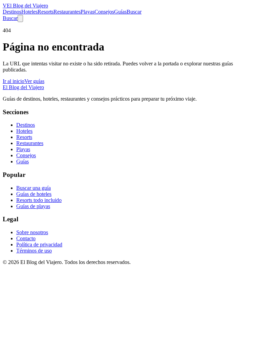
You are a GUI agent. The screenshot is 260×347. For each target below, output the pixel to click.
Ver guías (34, 81)
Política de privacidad (39, 244)
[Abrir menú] (20, 18)
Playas (87, 12)
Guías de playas (33, 206)
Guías (120, 12)
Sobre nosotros (32, 232)
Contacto (26, 238)
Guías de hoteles (33, 194)
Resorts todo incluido (39, 200)
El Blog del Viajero (23, 87)
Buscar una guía (33, 188)
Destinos (12, 12)
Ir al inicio (13, 81)
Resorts (45, 12)
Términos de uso (34, 250)
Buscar (134, 12)
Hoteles (29, 12)
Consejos (104, 12)
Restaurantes (67, 12)
